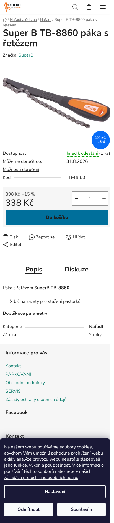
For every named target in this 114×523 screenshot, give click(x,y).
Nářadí (96, 327)
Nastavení (55, 492)
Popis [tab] (33, 269)
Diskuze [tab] (76, 269)
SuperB (26, 55)
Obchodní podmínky (25, 383)
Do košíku (57, 217)
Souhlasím (81, 509)
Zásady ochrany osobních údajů (36, 400)
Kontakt (13, 366)
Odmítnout (28, 509)
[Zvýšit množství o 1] (104, 198)
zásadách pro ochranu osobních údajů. (41, 477)
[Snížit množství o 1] (76, 198)
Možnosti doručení (21, 169)
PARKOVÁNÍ (18, 374)
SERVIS (13, 391)
